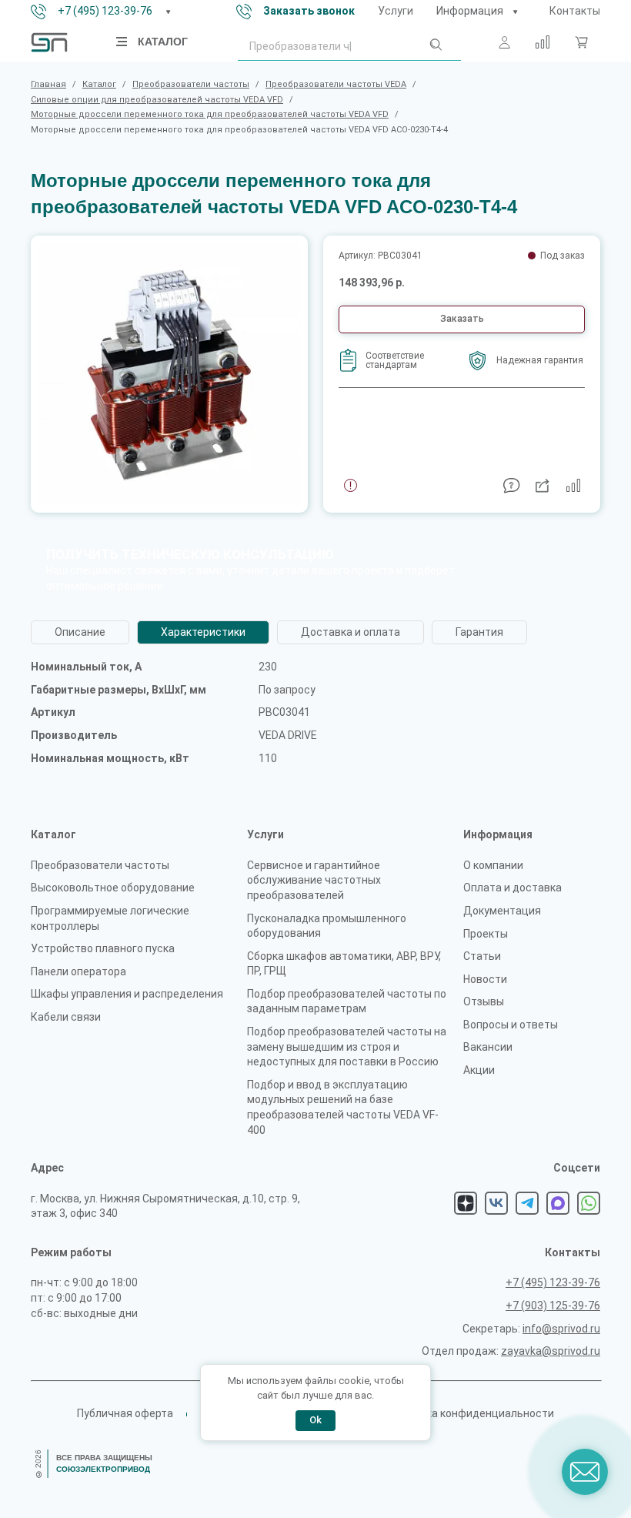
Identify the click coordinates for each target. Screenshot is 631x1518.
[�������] (581, 42)
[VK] (496, 1203)
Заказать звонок (309, 11)
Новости (485, 979)
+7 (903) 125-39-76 (553, 1305)
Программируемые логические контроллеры (110, 918)
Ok (315, 1420)
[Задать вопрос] (511, 485)
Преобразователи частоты (100, 865)
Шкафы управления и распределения (127, 994)
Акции (479, 1070)
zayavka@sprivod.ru (550, 1351)
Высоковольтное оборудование (113, 887)
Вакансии (487, 1047)
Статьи (482, 956)
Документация (502, 910)
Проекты (485, 934)
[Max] (557, 1203)
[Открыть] (122, 41)
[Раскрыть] (167, 11)
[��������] (514, 11)
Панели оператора (78, 971)
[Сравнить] (542, 42)
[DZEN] (465, 1203)
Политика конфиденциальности (471, 1413)
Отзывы (483, 1001)
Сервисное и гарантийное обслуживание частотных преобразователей (314, 880)
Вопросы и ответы (510, 1024)
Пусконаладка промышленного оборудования (326, 926)
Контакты (574, 11)
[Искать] (434, 47)
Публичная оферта (125, 1413)
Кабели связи (66, 1017)
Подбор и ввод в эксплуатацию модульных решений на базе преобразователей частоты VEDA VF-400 (343, 1107)
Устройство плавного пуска (103, 948)
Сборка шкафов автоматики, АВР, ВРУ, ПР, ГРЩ (344, 964)
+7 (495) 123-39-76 (105, 11)
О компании (493, 865)
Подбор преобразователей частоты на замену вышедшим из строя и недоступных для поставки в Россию (346, 1046)
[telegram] (527, 1203)
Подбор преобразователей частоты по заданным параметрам (346, 1001)
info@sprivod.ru (561, 1328)
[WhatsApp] (588, 1203)
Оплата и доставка (512, 887)
